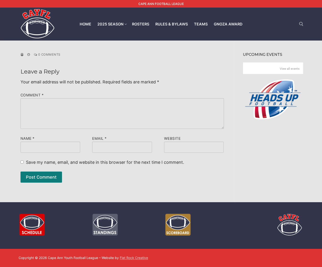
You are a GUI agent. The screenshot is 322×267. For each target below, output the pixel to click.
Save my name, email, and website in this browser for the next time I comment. (105, 162)
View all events (290, 68)
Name (28, 138)
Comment (32, 95)
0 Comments (48, 54)
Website (172, 138)
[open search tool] (301, 24)
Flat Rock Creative (134, 258)
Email (99, 138)
